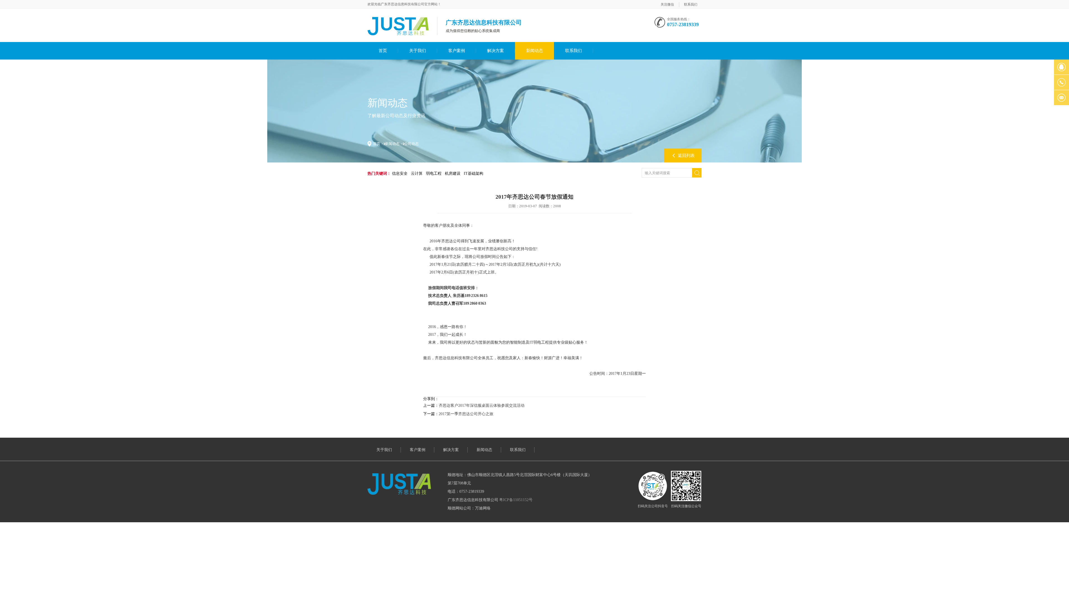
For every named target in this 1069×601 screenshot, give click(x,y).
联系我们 (690, 4)
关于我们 (417, 50)
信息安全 (400, 173)
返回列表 (686, 155)
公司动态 (411, 144)
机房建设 (452, 173)
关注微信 (667, 4)
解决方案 (495, 50)
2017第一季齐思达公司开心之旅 (466, 414)
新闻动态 (534, 50)
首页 (383, 50)
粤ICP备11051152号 (516, 500)
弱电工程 (434, 173)
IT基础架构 (473, 173)
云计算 (417, 173)
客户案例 (456, 50)
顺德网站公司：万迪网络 (469, 508)
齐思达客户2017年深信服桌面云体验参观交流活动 (481, 405)
